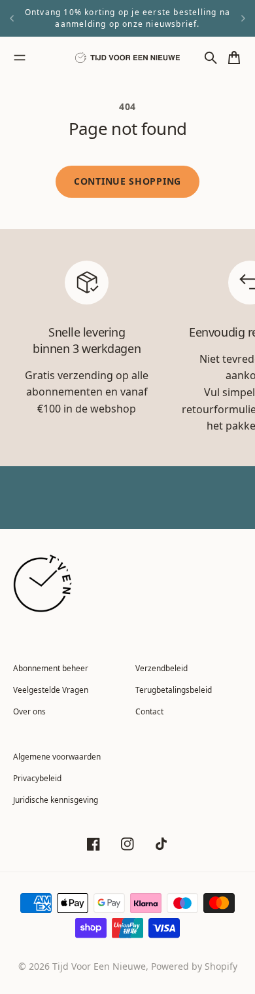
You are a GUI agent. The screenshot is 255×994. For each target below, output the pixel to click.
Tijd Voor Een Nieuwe (99, 966)
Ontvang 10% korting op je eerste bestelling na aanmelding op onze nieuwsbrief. (127, 18)
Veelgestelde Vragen (50, 689)
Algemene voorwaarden (57, 756)
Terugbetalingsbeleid (173, 689)
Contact (149, 711)
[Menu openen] (19, 57)
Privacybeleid (37, 778)
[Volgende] (243, 18)
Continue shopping (127, 181)
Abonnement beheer (50, 668)
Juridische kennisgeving (55, 799)
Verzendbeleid (161, 668)
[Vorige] (12, 18)
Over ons (29, 711)
